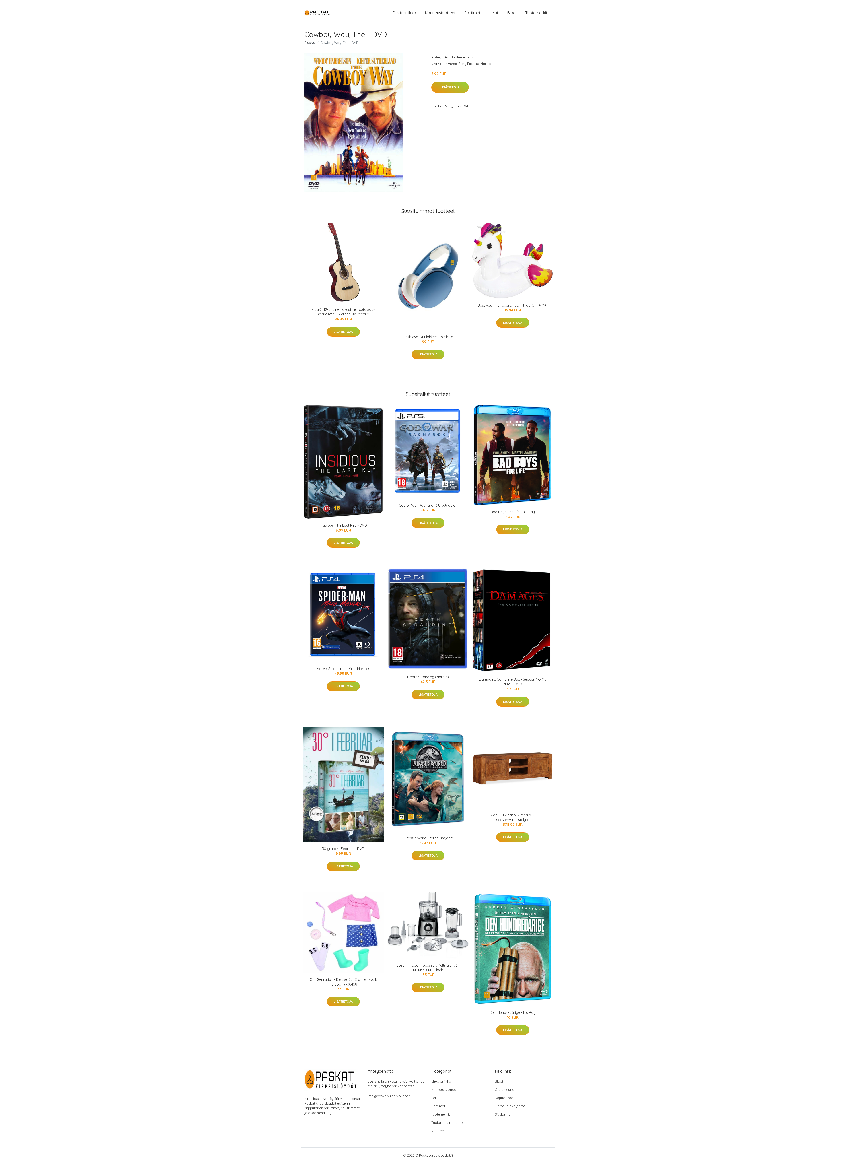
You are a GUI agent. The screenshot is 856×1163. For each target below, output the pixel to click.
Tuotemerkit (536, 12)
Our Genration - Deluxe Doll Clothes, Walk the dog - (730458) (343, 981)
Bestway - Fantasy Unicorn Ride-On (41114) (513, 305)
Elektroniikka (404, 12)
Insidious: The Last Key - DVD (343, 525)
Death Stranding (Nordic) (428, 677)
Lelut (493, 12)
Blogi (511, 12)
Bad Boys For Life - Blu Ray (513, 512)
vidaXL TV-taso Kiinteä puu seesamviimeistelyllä (513, 817)
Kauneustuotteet (440, 12)
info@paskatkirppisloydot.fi (389, 1096)
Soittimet (472, 12)
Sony (475, 57)
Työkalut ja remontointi (449, 1122)
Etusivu (309, 43)
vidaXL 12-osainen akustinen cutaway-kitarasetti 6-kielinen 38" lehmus (343, 311)
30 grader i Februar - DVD (343, 848)
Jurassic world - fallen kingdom (428, 838)
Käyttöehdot (504, 1098)
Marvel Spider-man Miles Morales (343, 668)
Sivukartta (502, 1114)
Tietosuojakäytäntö (510, 1106)
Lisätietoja (450, 87)
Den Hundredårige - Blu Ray (512, 1012)
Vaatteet (438, 1131)
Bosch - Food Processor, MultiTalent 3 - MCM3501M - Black (428, 967)
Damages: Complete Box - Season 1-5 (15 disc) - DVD (512, 681)
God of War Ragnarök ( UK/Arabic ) (428, 505)
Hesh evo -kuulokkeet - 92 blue (428, 337)
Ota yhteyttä (504, 1089)
